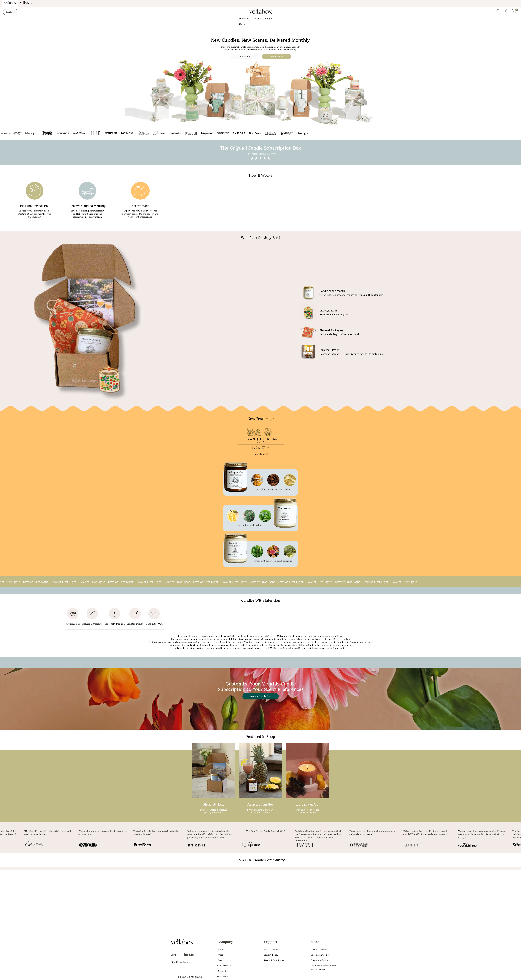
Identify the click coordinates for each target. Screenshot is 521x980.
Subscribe (244, 56)
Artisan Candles (260, 804)
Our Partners (224, 965)
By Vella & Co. (307, 804)
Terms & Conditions (274, 960)
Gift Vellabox (276, 56)
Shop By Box (213, 804)
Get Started (10, 12)
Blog (219, 960)
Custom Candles (319, 949)
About (220, 949)
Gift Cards (222, 976)
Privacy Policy (271, 954)
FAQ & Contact (271, 949)
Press (220, 954)
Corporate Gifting (320, 960)
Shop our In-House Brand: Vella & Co (324, 967)
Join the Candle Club (260, 696)
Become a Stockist (320, 954)
